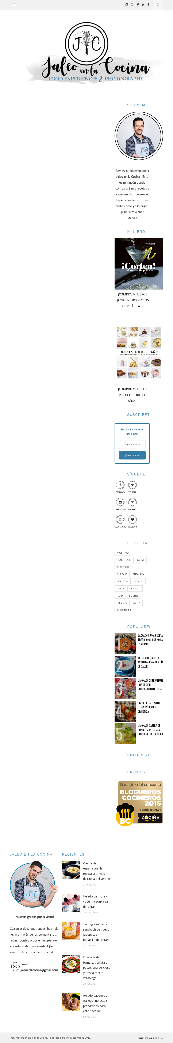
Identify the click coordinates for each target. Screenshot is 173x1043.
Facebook (120, 492)
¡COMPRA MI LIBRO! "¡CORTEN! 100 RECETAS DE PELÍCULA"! (132, 300)
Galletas (122, 581)
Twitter (132, 492)
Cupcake (122, 574)
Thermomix (124, 610)
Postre (133, 595)
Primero (122, 602)
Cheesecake (124, 567)
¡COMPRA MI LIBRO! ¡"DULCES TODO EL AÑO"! (132, 395)
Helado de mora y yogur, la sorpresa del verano (95, 901)
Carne (140, 559)
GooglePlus (120, 527)
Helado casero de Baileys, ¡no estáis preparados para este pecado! (95, 1003)
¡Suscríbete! (132, 455)
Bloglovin (133, 527)
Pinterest (132, 510)
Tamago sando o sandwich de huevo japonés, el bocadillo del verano (97, 932)
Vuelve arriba (149, 1038)
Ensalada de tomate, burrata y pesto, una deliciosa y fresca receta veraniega (96, 967)
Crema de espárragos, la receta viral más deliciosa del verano (96, 871)
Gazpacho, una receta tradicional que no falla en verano (152, 639)
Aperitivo (123, 552)
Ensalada (139, 574)
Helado (138, 581)
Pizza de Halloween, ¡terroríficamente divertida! (149, 707)
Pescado (135, 588)
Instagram (120, 510)
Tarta (136, 602)
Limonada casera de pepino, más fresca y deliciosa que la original (152, 729)
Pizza (120, 595)
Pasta (120, 588)
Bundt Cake (124, 559)
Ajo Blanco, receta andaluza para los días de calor (151, 662)
